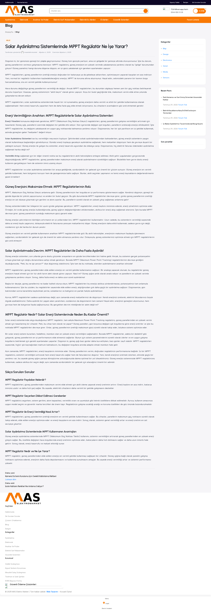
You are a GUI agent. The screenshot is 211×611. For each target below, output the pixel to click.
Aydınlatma (9, 538)
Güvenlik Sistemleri (12, 555)
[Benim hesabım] (205, 19)
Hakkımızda (9, 512)
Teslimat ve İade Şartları (14, 577)
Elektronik (9, 542)
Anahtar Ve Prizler (12, 546)
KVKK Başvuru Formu (13, 581)
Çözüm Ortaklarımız (13, 520)
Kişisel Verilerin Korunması (15, 568)
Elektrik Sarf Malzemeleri (15, 551)
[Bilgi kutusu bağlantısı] (175, 11)
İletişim (8, 529)
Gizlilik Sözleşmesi (12, 564)
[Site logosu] (19, 11)
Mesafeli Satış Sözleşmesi (15, 572)
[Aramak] (145, 11)
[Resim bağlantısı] (23, 499)
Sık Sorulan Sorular (12, 516)
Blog (7, 525)
